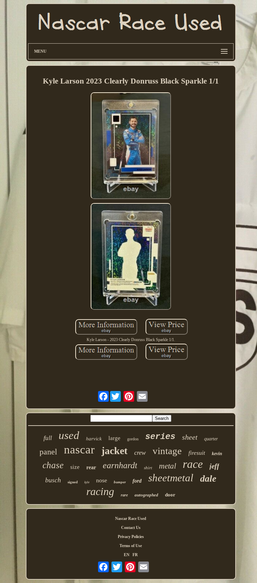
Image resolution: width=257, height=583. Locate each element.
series (160, 437)
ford (137, 481)
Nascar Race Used (130, 518)
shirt (148, 467)
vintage (167, 450)
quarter (211, 438)
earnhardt (120, 465)
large (114, 438)
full (48, 437)
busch (53, 480)
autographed (146, 494)
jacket (114, 450)
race (193, 464)
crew (140, 452)
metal (167, 466)
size (75, 467)
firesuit (196, 452)
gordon (133, 439)
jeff (214, 466)
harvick (94, 438)
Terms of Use (130, 545)
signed (73, 482)
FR (135, 554)
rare (124, 495)
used (69, 435)
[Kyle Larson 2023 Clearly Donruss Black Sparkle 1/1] (131, 146)
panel (48, 451)
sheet (189, 437)
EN (127, 554)
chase (53, 465)
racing (100, 491)
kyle (86, 482)
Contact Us (131, 527)
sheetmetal (170, 478)
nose (101, 480)
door (170, 494)
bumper (120, 482)
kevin (217, 453)
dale (208, 478)
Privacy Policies (131, 536)
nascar (79, 449)
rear (91, 467)
